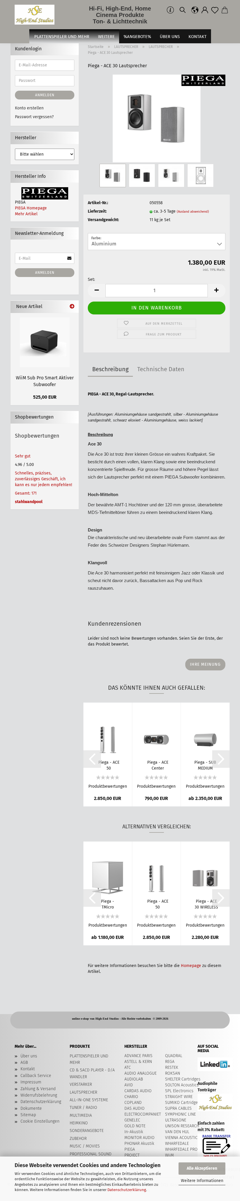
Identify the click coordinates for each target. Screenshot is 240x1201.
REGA (169, 1061)
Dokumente (31, 1108)
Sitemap (28, 1114)
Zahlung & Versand (38, 1088)
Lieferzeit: (97, 211)
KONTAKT (197, 36)
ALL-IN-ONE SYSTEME (89, 1099)
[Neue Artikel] (72, 306)
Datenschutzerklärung (126, 1190)
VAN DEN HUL (177, 1131)
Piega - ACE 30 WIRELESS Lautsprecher (206, 904)
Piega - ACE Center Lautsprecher (157, 765)
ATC (127, 1067)
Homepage (191, 965)
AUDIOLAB (133, 1079)
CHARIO (131, 1096)
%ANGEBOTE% (137, 36)
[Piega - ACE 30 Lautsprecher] (156, 118)
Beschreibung (110, 369)
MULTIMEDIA (81, 1115)
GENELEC (132, 1120)
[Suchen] (182, 10)
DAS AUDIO (134, 1108)
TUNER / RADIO (83, 1107)
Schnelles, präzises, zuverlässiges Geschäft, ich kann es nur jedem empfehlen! (43, 479)
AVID (128, 1085)
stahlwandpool (28, 501)
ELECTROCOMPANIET (142, 1114)
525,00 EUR (44, 397)
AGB (24, 1062)
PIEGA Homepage (31, 208)
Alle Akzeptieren (202, 1168)
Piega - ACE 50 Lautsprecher (109, 765)
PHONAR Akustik (139, 1143)
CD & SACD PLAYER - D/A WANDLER (92, 1073)
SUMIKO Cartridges (182, 1102)
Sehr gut (22, 456)
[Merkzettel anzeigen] (215, 10)
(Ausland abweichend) (193, 212)
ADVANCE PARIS (138, 1055)
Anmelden (44, 95)
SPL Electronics (179, 1090)
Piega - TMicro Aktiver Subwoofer (108, 904)
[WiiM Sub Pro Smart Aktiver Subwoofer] (45, 342)
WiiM (169, 1155)
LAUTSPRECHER (83, 1092)
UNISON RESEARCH (182, 1125)
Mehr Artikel (26, 213)
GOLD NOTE (134, 1125)
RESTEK (171, 1067)
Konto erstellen (29, 108)
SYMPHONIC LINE (180, 1114)
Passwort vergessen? (34, 116)
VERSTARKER (81, 1084)
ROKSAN (172, 1073)
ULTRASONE (175, 1120)
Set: (91, 279)
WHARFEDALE (177, 1143)
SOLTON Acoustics (182, 1085)
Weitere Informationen (202, 1180)
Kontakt (27, 1068)
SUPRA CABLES (178, 1108)
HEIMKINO (79, 1123)
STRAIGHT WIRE (179, 1096)
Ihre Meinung (205, 664)
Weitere (106, 36)
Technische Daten (160, 369)
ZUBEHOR (78, 1138)
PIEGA (129, 1149)
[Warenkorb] (225, 10)
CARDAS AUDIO (138, 1090)
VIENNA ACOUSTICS (182, 1137)
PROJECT (132, 1155)
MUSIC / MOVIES (85, 1146)
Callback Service (35, 1075)
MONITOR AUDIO (139, 1137)
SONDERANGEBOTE (87, 1130)
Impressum (30, 1082)
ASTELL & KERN (138, 1061)
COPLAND (133, 1102)
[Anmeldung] (205, 10)
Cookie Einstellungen (39, 1121)
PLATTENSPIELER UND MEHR (61, 36)
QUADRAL (173, 1055)
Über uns (170, 36)
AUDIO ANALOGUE (140, 1073)
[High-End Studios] (37, 14)
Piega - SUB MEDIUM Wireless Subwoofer (205, 765)
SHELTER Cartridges (182, 1079)
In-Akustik (133, 1131)
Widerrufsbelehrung (38, 1095)
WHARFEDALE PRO (181, 1149)
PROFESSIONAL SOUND (91, 1154)
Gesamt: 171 (26, 493)
